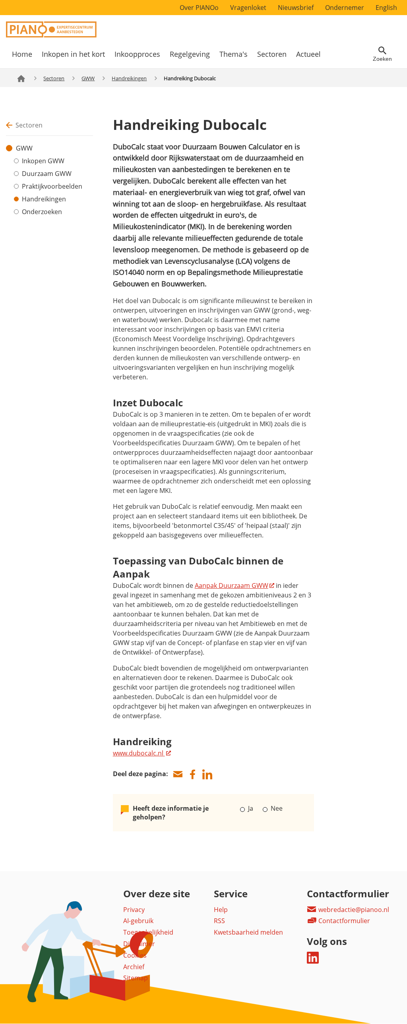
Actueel (308, 54)
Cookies (135, 955)
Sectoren (272, 54)
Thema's (233, 54)
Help (221, 909)
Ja (250, 808)
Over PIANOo (199, 7)
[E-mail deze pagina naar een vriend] (178, 774)
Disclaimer (139, 943)
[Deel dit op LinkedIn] (207, 774)
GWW (88, 78)
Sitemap (135, 978)
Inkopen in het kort (73, 54)
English (386, 7)
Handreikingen (129, 78)
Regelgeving (190, 54)
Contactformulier (343, 920)
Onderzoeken (42, 211)
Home (22, 54)
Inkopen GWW (43, 160)
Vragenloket (248, 7)
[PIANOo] (51, 35)
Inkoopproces (137, 54)
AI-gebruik (138, 920)
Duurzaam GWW (47, 173)
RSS (219, 920)
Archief (133, 966)
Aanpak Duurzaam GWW (231, 585)
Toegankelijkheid (148, 932)
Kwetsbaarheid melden (248, 932)
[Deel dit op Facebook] (193, 774)
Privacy (134, 909)
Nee (276, 808)
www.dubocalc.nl (139, 753)
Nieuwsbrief (296, 7)
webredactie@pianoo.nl (353, 909)
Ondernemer (344, 7)
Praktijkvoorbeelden (52, 186)
